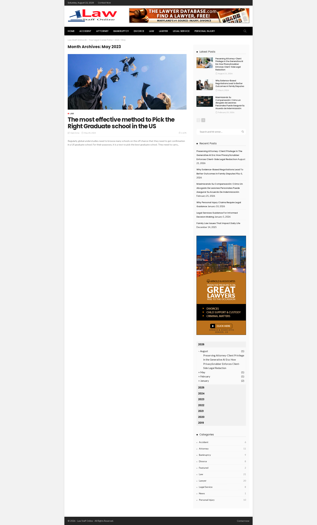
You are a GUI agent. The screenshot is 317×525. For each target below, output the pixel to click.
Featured (222, 467)
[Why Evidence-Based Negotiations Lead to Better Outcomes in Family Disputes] (204, 84)
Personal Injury (204, 31)
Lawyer (163, 31)
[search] (245, 31)
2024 (201, 393)
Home (71, 31)
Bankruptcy (121, 31)
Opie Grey (74, 133)
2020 (201, 417)
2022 (201, 405)
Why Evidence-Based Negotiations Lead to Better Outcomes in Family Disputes (229, 83)
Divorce (139, 31)
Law (151, 31)
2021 (201, 411)
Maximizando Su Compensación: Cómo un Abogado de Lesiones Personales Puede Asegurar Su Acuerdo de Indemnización (230, 103)
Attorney (102, 31)
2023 (201, 399)
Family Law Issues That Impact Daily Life (218, 223)
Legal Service (181, 31)
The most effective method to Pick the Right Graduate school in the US (121, 122)
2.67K (184, 133)
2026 (201, 344)
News (222, 493)
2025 (201, 387)
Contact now (104, 2)
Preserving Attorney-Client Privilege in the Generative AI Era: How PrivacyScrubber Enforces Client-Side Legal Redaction (229, 64)
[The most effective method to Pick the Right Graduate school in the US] (127, 82)
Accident (85, 31)
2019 (201, 422)
